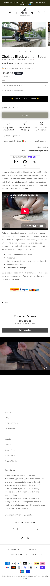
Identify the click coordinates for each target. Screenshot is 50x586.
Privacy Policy (10, 455)
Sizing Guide (42, 147)
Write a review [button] (25, 330)
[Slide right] (30, 51)
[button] (5, 12)
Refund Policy (10, 450)
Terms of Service (11, 461)
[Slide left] (19, 51)
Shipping (8, 439)
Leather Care (10, 429)
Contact (8, 444)
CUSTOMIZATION (11, 423)
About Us (8, 412)
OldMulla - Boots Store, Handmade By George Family (23, 576)
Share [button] (6, 302)
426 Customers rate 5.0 (24, 63)
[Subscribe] (37, 529)
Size (3, 80)
